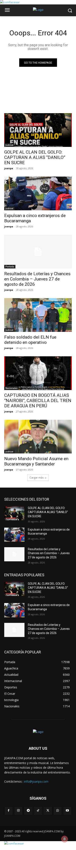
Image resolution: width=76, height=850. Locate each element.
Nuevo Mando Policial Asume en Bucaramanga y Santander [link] (36, 461)
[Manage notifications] (64, 839)
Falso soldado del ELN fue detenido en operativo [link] (30, 340)
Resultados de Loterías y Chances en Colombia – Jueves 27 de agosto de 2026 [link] (37, 279)
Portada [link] (9, 266)
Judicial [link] (9, 144)
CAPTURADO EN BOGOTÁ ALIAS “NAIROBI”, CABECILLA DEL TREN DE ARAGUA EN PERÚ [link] (37, 400)
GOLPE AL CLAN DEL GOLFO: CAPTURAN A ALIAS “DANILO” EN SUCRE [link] (34, 157)
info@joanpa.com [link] (36, 781)
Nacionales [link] (11, 388)
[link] (10, 2)
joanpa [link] (8, 168)
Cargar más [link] (36, 477)
